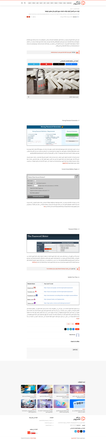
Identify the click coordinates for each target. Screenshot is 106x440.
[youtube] (46, 64)
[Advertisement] (53, 30)
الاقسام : (83, 425)
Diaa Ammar (74, 16)
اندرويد (41, 3)
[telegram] (34, 64)
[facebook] (71, 64)
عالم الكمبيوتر (73, 438)
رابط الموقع (65, 163)
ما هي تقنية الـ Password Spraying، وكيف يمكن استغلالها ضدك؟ (59, 268)
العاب (44, 3)
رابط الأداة (34, 262)
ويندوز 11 (60, 3)
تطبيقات (67, 409)
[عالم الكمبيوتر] (79, 3)
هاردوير (30, 3)
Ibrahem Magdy (33, 438)
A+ (29, 17)
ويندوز (64, 3)
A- (27, 17)
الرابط (78, 318)
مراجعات (33, 3)
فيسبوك (56, 3)
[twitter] (59, 64)
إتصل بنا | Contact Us (48, 423)
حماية (71, 8)
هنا (44, 206)
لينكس (48, 3)
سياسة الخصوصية (49, 425)
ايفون (37, 3)
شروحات (68, 323)
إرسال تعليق (75, 349)
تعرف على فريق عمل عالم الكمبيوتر (45, 420)
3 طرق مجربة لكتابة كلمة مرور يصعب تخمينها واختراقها (61, 52)
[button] (73, 329)
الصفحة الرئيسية (76, 8)
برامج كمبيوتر (69, 3)
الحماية (52, 3)
